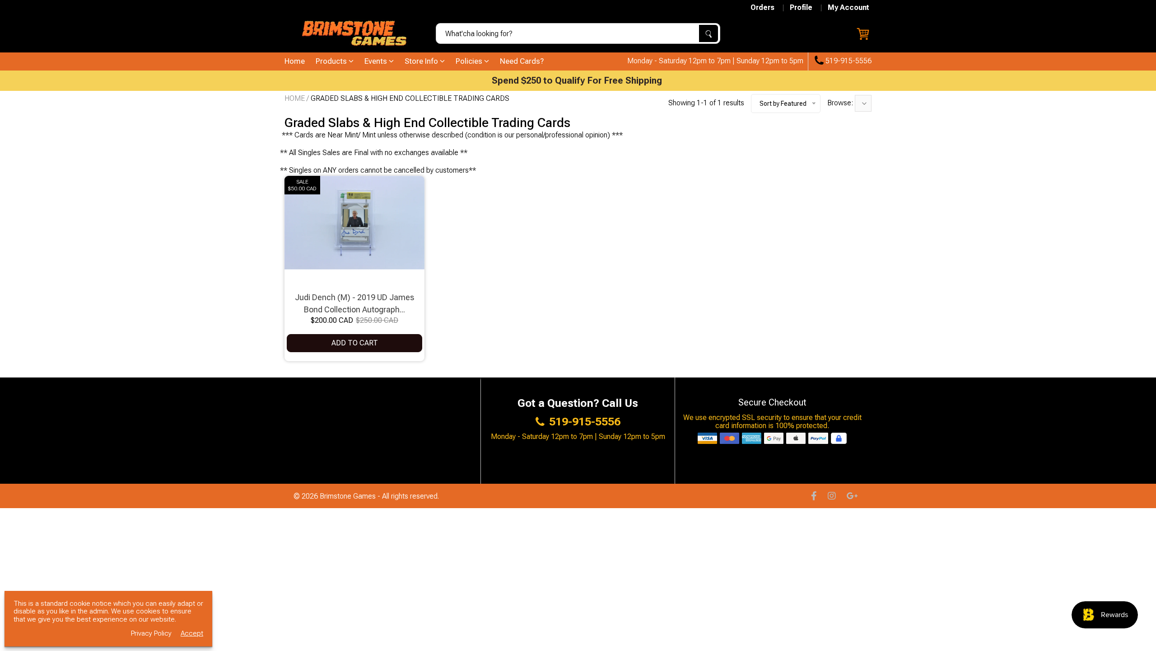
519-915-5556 (848, 61)
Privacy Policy (151, 633)
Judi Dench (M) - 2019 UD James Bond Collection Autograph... (354, 303)
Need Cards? (522, 61)
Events (376, 61)
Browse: (841, 103)
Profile (801, 7)
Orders (762, 7)
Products (332, 61)
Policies (470, 61)
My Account (848, 7)
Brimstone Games (349, 496)
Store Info (422, 61)
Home (294, 61)
